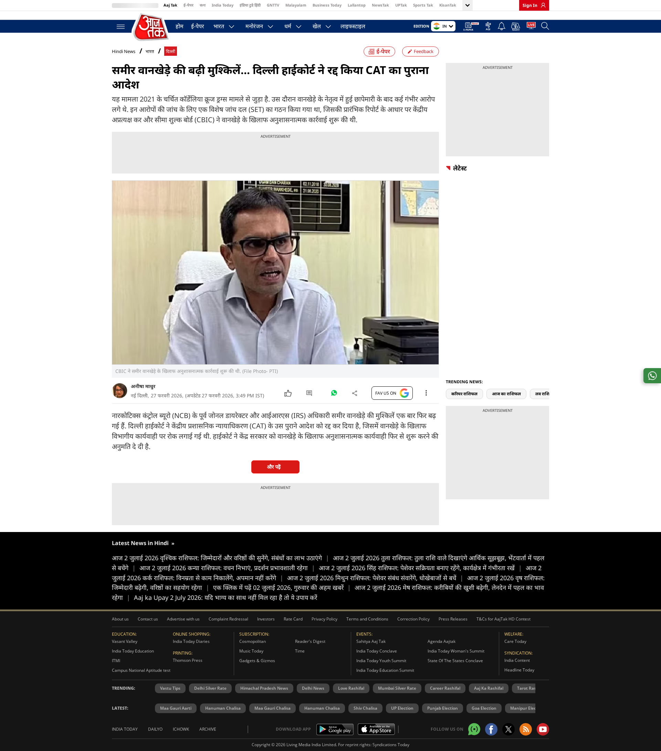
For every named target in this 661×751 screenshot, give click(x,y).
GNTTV (273, 5)
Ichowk (181, 729)
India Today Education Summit (385, 670)
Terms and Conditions (367, 619)
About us (120, 619)
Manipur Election (527, 708)
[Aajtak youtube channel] (543, 729)
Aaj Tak (170, 5)
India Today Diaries (191, 641)
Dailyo (155, 729)
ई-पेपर (188, 5)
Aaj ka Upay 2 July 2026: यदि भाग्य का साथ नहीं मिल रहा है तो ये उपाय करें (225, 597)
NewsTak (380, 5)
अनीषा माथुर (143, 386)
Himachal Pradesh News (264, 688)
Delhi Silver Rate (210, 688)
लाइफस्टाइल (352, 26)
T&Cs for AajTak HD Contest (503, 619)
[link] (541, 5)
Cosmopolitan (252, 641)
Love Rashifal (351, 688)
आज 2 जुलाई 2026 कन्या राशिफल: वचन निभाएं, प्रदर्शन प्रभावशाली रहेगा (227, 568)
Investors (266, 619)
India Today (222, 5)
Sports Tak (423, 5)
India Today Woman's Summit (456, 651)
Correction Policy (413, 619)
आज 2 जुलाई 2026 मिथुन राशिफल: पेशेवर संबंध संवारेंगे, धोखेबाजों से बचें (375, 578)
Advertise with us (183, 619)
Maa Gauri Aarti (175, 708)
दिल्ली (170, 51)
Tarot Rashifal (531, 688)
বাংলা (203, 5)
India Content (517, 660)
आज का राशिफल (506, 394)
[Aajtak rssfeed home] (526, 729)
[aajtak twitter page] (508, 729)
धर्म (287, 26)
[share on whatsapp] (652, 375)
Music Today (251, 651)
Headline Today (519, 670)
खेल (317, 26)
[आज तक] (151, 27)
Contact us (148, 619)
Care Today (515, 641)
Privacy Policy (324, 619)
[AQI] (488, 26)
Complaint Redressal (228, 619)
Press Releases (453, 619)
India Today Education (133, 651)
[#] (334, 394)
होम (179, 26)
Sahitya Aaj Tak (371, 641)
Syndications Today (391, 745)
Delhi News (313, 688)
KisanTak (447, 5)
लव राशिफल (545, 394)
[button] (547, 381)
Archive (207, 729)
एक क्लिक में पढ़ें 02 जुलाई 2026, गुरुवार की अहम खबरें (282, 587)
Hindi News (123, 51)
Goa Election (484, 708)
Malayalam (295, 5)
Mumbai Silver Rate (397, 688)
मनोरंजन (254, 26)
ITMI (116, 661)
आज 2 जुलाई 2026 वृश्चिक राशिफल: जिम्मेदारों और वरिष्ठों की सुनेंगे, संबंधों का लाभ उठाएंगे (220, 558)
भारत (218, 26)
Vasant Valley (124, 641)
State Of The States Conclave (455, 661)
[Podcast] (516, 26)
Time (300, 651)
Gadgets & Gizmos (257, 661)
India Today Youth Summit (381, 661)
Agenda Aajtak (441, 641)
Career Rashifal (445, 688)
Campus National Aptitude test (141, 670)
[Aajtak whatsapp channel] (474, 729)
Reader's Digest (310, 641)
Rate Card (293, 619)
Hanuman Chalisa (223, 708)
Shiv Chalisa (365, 708)
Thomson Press (187, 660)
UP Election (402, 708)
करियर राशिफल (464, 394)
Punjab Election (442, 708)
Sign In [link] (530, 5)
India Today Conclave (376, 651)
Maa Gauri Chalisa (272, 708)
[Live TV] (531, 27)
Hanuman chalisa (322, 708)
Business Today (327, 5)
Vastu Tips (170, 688)
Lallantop (357, 5)
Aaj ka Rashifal (488, 688)
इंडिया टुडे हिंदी (250, 5)
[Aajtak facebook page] (491, 729)
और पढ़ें (274, 467)
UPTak (401, 5)
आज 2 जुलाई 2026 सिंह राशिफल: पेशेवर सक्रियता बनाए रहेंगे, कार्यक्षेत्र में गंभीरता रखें (420, 568)
